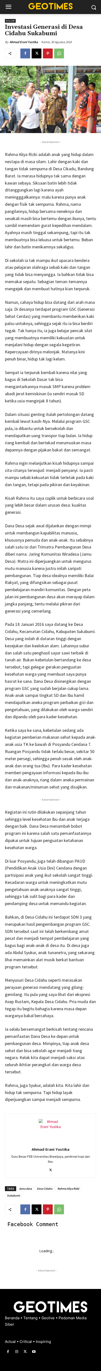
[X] (36, 53)
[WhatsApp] (59, 53)
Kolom (10, 20)
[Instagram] (16, 1352)
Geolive (48, 1318)
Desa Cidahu (44, 1188)
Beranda (12, 1318)
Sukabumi (13, 1195)
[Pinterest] (48, 53)
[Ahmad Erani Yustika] (50, 1131)
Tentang (30, 1318)
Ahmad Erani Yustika (24, 42)
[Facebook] (25, 53)
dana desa (25, 1188)
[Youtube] (34, 1352)
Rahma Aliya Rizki (68, 1188)
